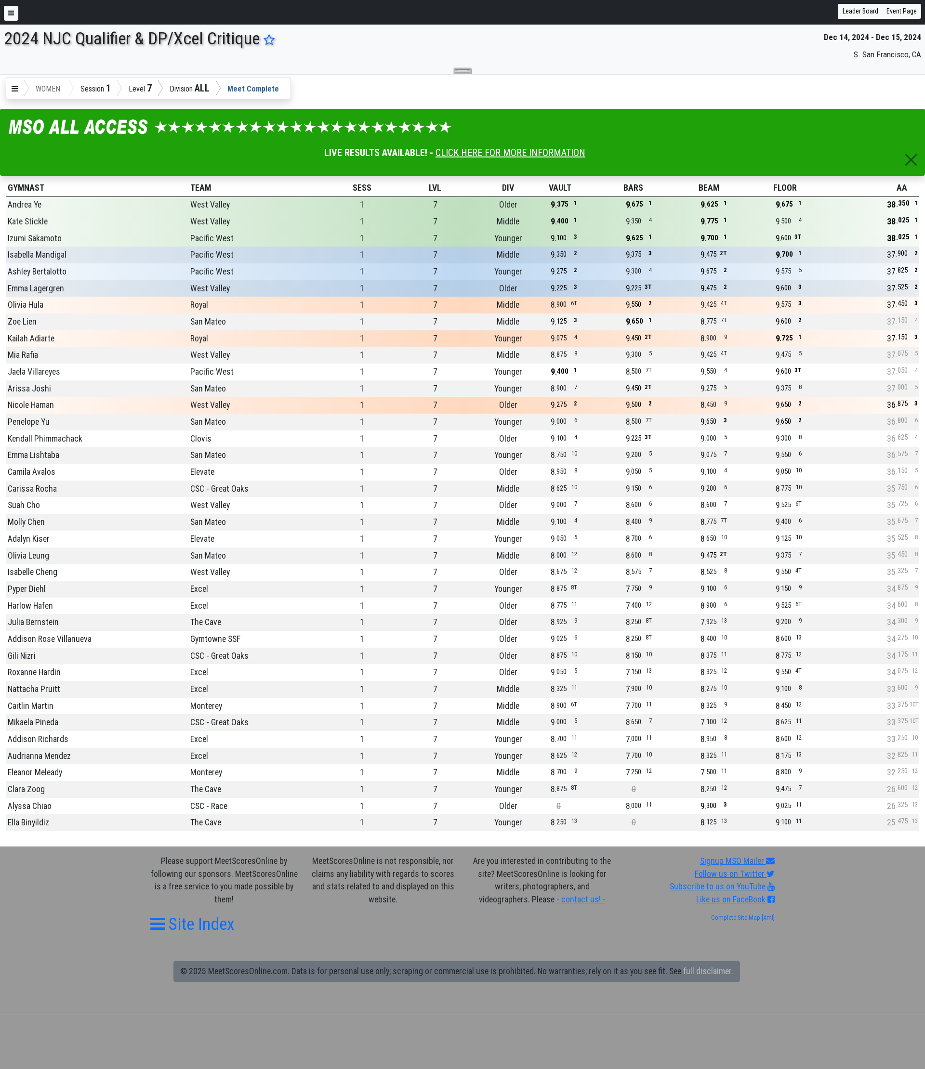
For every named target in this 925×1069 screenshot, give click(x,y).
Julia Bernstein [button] (33, 622)
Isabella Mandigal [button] (37, 255)
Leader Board (860, 11)
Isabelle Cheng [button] (32, 572)
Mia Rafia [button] (23, 355)
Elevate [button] (202, 472)
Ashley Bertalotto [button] (37, 271)
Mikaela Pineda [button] (33, 722)
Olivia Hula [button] (25, 305)
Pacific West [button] (212, 238)
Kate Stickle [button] (28, 221)
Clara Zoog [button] (26, 789)
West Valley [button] (210, 204)
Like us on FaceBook (731, 899)
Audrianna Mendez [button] (39, 756)
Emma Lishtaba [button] (33, 455)
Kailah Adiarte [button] (31, 338)
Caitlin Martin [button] (30, 706)
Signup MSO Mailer (733, 861)
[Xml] (767, 917)
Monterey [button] (206, 706)
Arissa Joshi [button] (29, 388)
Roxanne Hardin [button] (34, 672)
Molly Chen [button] (26, 522)
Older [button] (508, 204)
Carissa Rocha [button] (32, 489)
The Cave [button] (205, 622)
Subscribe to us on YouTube (718, 886)
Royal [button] (199, 305)
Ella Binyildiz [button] (28, 822)
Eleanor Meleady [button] (35, 772)
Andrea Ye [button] (24, 204)
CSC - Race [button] (208, 806)
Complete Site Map (735, 917)
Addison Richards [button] (38, 739)
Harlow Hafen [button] (30, 606)
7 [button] (435, 204)
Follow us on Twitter (730, 874)
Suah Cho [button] (24, 505)
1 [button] (362, 204)
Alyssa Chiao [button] (30, 806)
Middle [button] (508, 221)
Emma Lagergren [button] (36, 288)
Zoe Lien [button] (22, 321)
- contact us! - (581, 899)
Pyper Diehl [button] (27, 589)
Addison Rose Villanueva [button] (50, 639)
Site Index (200, 924)
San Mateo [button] (208, 321)
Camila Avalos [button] (31, 472)
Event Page (901, 11)
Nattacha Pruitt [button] (34, 689)
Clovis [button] (200, 438)
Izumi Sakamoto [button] (35, 238)
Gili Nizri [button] (22, 656)
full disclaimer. (708, 971)
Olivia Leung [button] (28, 556)
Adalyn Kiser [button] (29, 539)
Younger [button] (508, 238)
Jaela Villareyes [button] (34, 372)
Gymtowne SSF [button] (215, 639)
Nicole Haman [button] (31, 405)
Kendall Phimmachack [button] (45, 438)
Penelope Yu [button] (29, 422)
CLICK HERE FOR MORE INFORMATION (510, 152)
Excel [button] (199, 589)
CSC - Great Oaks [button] (219, 489)
